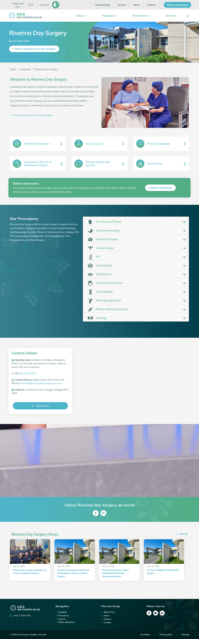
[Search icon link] (187, 15)
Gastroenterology (107, 230)
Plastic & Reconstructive (111, 309)
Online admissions (161, 187)
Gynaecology (104, 248)
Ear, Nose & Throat (108, 221)
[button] (18, 5)
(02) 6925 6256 (20, 41)
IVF (97, 256)
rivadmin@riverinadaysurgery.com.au (40, 383)
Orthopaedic (104, 291)
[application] (85, 15)
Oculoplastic (104, 265)
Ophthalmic (103, 274)
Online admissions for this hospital (35, 48)
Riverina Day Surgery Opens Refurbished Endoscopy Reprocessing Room (115, 573)
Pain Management (108, 300)
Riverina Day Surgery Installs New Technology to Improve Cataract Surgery (73, 573)
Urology (101, 318)
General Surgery (106, 239)
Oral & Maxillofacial (108, 283)
